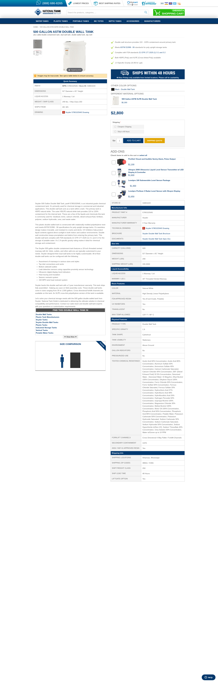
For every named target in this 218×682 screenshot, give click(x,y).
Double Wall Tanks (44, 314)
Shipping (116, 122)
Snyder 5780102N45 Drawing (77, 112)
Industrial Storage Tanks (46, 328)
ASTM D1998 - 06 (127, 47)
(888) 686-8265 (52, 3)
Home (35, 27)
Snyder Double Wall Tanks (47, 322)
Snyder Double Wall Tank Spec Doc (156, 239)
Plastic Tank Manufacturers (47, 317)
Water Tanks (42, 21)
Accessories (133, 21)
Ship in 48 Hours (124, 132)
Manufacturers (152, 21)
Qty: (114, 140)
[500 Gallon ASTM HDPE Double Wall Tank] (37, 44)
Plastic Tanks (61, 21)
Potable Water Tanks (44, 333)
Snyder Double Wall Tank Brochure (156, 234)
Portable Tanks (81, 21)
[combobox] (107, 12)
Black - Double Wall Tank (125, 89)
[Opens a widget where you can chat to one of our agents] (208, 677)
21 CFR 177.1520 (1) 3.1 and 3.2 (152, 52)
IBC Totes (98, 21)
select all (143, 155)
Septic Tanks (115, 21)
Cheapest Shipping (124, 127)
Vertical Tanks (42, 330)
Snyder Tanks (42, 320)
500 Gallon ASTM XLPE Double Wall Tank (139, 99)
